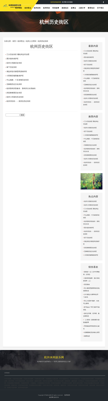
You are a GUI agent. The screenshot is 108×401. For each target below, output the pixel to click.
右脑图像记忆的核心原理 (91, 332)
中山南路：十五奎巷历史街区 (18, 80)
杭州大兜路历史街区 (14, 63)
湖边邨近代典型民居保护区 (17, 71)
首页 (14, 41)
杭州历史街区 (43, 41)
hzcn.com (48, 395)
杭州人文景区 (31, 41)
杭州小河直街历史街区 (15, 97)
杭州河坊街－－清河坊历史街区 (18, 101)
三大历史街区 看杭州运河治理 (18, 54)
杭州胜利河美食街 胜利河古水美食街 (21, 88)
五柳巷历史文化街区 (14, 84)
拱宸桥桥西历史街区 (14, 93)
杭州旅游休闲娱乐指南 (59, 2)
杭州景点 (21, 41)
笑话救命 (87, 284)
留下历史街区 (12, 67)
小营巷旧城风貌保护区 (15, 75)
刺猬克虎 (87, 336)
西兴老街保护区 (12, 58)
